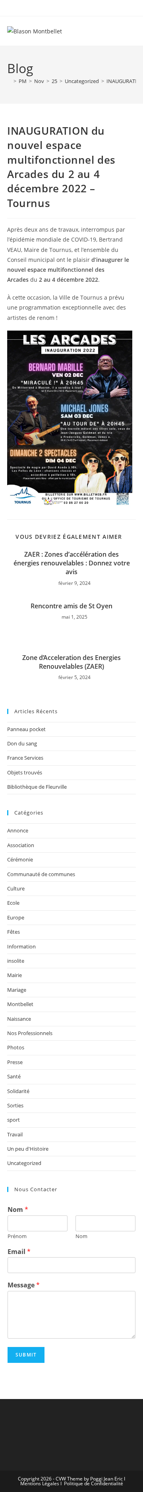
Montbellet (20, 1004)
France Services (25, 757)
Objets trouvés (24, 772)
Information (21, 946)
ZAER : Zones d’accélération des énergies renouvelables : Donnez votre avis (72, 563)
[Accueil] (9, 81)
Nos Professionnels (29, 1033)
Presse (15, 1062)
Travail (15, 1134)
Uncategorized (24, 1163)
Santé (14, 1076)
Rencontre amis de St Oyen (71, 606)
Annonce (17, 830)
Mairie (14, 975)
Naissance (19, 1018)
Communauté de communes (41, 874)
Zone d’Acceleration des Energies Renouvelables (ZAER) (71, 662)
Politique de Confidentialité (93, 1483)
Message (24, 1285)
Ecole (13, 902)
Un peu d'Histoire (27, 1148)
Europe (15, 917)
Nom (18, 1210)
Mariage (16, 989)
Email (19, 1252)
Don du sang (22, 743)
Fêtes (13, 931)
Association (20, 845)
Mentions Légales (39, 1483)
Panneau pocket (26, 729)
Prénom (17, 1236)
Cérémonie (20, 859)
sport (13, 1119)
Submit (26, 1354)
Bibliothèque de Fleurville (37, 786)
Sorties (15, 1105)
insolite (15, 960)
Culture (16, 888)
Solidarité (18, 1091)
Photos (15, 1047)
